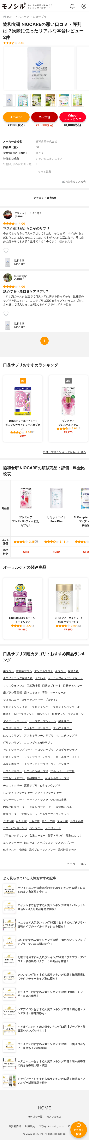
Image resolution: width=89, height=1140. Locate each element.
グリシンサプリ (12, 742)
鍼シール (29, 842)
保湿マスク (10, 849)
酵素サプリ (65, 721)
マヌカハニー (11, 699)
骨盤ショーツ (29, 814)
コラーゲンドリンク (15, 828)
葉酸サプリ (30, 785)
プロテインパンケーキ (66, 707)
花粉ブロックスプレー (42, 849)
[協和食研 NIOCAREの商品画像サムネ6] (77, 100)
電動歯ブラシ (24, 671)
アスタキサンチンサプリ (39, 735)
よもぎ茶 (34, 821)
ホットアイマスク (37, 799)
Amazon (16, 117)
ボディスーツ (75, 714)
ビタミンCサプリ (50, 785)
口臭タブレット (51, 685)
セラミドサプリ (12, 771)
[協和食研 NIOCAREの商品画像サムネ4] (50, 100)
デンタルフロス (43, 671)
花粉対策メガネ (67, 849)
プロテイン (51, 699)
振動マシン (58, 714)
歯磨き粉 (73, 671)
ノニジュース (53, 828)
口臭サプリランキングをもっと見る (64, 452)
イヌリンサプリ (12, 728)
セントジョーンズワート (18, 749)
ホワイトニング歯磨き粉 (18, 678)
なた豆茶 (21, 821)
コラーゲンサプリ (61, 764)
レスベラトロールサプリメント (61, 757)
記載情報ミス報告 (75, 182)
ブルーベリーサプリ (62, 771)
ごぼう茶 (8, 821)
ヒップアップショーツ (42, 721)
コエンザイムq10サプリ (38, 742)
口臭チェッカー (72, 685)
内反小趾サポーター (15, 807)
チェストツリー (12, 785)
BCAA (6, 714)
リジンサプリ (32, 757)
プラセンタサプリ (14, 778)
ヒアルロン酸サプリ (36, 771)
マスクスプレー (64, 842)
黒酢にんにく (74, 835)
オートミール (58, 692)
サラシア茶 (48, 821)
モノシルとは (54, 1116)
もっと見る (44, 171)
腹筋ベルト (43, 714)
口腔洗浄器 (33, 685)
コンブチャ (36, 828)
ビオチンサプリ (12, 757)
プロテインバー (41, 707)
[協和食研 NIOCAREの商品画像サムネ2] (23, 100)
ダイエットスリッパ (15, 721)
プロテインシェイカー (16, 707)
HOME (44, 1107)
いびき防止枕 (58, 799)
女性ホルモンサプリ (57, 778)
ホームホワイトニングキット (65, 678)
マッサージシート (14, 799)
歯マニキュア (32, 692)
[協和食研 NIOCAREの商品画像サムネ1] (9, 100)
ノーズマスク (45, 842)
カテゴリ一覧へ (76, 864)
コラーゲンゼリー (32, 699)
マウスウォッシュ (14, 685)
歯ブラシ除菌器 (12, 692)
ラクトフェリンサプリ (37, 728)
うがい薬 (40, 678)
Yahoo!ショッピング (72, 117)
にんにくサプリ (12, 735)
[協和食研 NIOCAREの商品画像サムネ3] (36, 100)
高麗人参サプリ (12, 764)
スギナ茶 (62, 821)
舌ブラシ (60, 671)
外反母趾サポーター (41, 807)
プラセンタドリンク (15, 835)
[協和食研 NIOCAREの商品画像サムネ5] (64, 100)
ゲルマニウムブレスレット (56, 814)
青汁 (45, 692)
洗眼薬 (23, 849)
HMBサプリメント (23, 714)
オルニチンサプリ (66, 735)
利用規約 (30, 1126)
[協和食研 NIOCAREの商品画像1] (39, 68)
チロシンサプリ (44, 749)
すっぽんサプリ (62, 728)
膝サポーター (11, 814)
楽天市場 (44, 117)
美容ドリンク (56, 835)
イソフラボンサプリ (36, 764)
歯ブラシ (8, 671)
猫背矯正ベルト (65, 807)
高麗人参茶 (76, 821)
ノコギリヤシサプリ (68, 749)
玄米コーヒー (37, 835)
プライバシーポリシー (51, 1126)
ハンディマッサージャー (18, 792)
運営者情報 (14, 1126)
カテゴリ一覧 (35, 1116)
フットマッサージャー (48, 792)
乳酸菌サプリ (35, 778)
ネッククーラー (12, 842)
